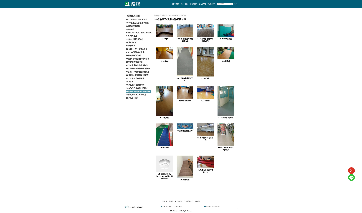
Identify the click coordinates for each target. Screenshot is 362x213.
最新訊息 (188, 201)
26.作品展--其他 (132, 98)
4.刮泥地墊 (130, 29)
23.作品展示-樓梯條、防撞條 (137, 88)
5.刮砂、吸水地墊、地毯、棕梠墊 (138, 33)
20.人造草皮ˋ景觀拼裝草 (135, 78)
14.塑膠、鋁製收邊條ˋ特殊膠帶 (137, 59)
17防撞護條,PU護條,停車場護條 (138, 69)
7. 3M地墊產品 (131, 36)
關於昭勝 (175, 4)
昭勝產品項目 (133, 16)
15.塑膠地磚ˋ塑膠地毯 (134, 62)
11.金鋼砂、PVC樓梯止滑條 (136, 49)
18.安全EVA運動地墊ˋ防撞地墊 (137, 72)
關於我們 (171, 201)
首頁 (163, 201)
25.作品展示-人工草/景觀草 (136, 95)
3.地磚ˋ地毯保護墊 (133, 26)
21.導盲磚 (129, 82)
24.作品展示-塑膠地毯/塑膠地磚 (138, 91)
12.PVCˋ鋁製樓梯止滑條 (135, 52)
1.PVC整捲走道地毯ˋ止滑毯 (136, 19)
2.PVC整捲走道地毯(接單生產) (137, 23)
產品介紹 (184, 4)
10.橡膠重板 (130, 46)
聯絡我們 (211, 4)
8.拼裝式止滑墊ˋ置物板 (134, 39)
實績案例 (193, 4)
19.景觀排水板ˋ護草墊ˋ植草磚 (137, 75)
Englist (236, 4)
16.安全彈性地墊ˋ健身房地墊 (137, 65)
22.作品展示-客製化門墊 (135, 85)
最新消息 (202, 4)
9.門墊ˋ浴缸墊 (131, 42)
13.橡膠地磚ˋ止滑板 (133, 55)
